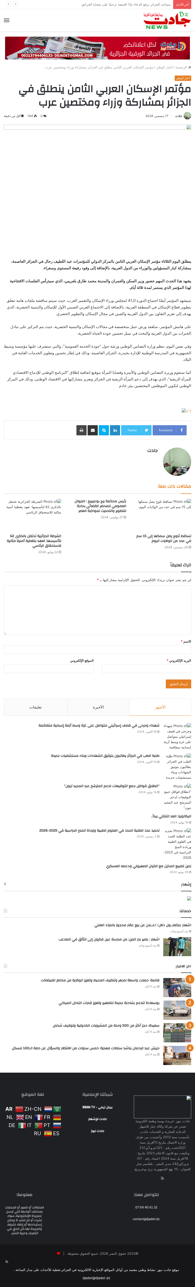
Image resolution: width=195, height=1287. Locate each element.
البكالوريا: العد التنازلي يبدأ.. (171, 816)
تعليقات (35, 707)
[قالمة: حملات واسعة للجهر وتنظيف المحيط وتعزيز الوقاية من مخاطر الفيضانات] (177, 987)
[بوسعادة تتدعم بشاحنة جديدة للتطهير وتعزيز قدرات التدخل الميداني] (177, 1010)
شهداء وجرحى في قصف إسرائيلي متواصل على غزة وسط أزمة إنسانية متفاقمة (99, 725)
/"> (188, 411)
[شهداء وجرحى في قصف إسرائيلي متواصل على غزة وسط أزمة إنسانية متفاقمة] (177, 736)
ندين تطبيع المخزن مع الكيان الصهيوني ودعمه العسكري (148, 866)
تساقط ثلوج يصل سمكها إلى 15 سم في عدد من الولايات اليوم (163, 538)
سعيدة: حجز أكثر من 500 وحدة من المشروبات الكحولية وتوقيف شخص (106, 1025)
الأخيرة (98, 707)
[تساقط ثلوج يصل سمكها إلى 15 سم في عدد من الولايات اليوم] (162, 515)
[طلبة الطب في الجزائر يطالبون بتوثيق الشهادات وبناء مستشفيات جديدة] (177, 766)
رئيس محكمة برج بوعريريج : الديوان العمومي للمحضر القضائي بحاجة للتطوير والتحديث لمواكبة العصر (100, 506)
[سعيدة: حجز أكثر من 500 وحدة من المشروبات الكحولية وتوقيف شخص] (177, 1032)
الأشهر (160, 707)
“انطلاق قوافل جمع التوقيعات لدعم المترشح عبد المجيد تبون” (111, 786)
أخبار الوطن (164, 67)
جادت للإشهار (97, 1119)
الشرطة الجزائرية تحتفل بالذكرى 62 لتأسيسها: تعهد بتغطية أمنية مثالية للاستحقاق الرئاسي (34, 541)
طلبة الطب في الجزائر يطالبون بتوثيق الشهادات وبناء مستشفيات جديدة (105, 755)
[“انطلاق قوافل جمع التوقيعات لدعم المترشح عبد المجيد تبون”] (177, 797)
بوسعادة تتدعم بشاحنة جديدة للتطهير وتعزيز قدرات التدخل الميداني (109, 1003)
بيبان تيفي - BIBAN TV (97, 1107)
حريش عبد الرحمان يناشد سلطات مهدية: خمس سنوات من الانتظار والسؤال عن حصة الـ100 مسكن (85, 1048)
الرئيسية (181, 67)
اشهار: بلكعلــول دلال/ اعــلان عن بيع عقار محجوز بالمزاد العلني (142, 925)
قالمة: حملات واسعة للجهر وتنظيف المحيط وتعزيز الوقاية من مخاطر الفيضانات (100, 980)
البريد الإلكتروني (179, 660)
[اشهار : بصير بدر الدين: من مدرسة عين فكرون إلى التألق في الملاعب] (177, 946)
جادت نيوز (97, 1131)
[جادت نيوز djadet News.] (167, 20)
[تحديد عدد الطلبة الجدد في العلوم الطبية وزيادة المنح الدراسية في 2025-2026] (177, 844)
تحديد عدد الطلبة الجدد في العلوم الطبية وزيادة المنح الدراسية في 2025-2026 (99, 830)
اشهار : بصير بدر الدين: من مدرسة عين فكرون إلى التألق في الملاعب (109, 939)
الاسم (186, 641)
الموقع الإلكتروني (82, 660)
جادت (178, 116)
